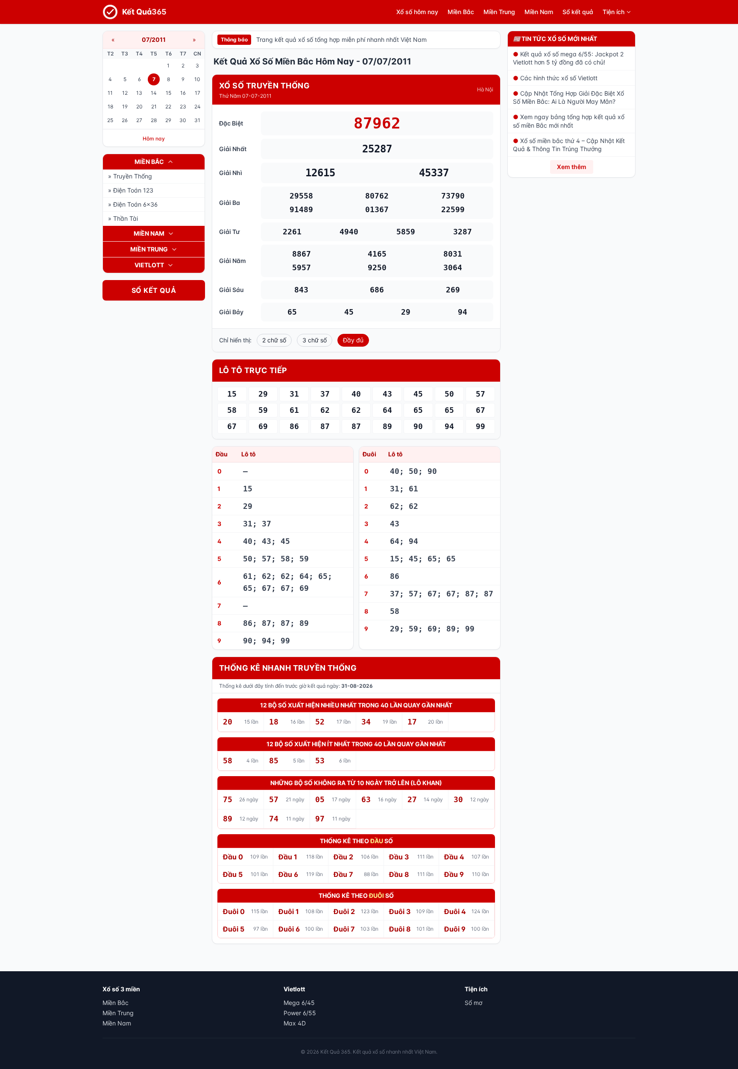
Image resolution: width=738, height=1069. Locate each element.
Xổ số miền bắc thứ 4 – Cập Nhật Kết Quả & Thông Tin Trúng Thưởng (569, 144)
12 (125, 93)
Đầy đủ (353, 340)
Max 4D (295, 1023)
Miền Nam (538, 11)
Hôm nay (154, 138)
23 (183, 106)
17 (197, 93)
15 (168, 93)
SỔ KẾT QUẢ (154, 290)
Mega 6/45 (299, 1002)
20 (139, 106)
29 (168, 120)
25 (110, 120)
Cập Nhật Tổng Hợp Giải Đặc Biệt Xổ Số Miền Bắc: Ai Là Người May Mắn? (568, 97)
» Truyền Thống (130, 176)
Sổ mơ (473, 1002)
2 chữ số (274, 340)
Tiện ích (613, 11)
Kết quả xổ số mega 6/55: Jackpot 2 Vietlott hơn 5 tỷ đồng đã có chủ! (568, 58)
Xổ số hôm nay (417, 11)
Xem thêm (571, 166)
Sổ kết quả (577, 11)
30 (182, 120)
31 (197, 120)
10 (197, 79)
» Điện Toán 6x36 (133, 204)
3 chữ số (314, 340)
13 (139, 93)
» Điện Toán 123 (130, 190)
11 (110, 93)
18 (110, 106)
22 (168, 106)
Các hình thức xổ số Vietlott (555, 78)
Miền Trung (499, 11)
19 (125, 106)
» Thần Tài (123, 218)
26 (125, 120)
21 (154, 106)
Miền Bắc (461, 11)
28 (154, 120)
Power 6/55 (300, 1012)
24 (197, 106)
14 (154, 93)
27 (139, 120)
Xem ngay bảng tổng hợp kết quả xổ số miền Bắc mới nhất (568, 121)
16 (183, 93)
